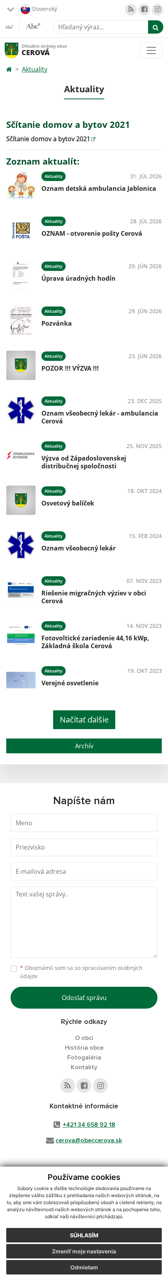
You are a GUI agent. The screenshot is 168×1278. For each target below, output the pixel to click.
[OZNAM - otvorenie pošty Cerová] (21, 230)
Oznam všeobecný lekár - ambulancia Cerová (99, 417)
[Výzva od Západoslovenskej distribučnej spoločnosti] (21, 455)
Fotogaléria (84, 1057)
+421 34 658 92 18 (89, 1125)
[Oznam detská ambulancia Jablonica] (21, 185)
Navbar (19, 50)
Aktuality (34, 69)
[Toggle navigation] (151, 50)
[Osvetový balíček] (21, 500)
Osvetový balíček (67, 503)
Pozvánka (56, 323)
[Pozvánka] (21, 320)
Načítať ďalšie (84, 719)
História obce (84, 1048)
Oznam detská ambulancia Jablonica (98, 188)
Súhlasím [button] (84, 1235)
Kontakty (84, 1067)
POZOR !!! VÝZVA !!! (70, 368)
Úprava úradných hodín (78, 278)
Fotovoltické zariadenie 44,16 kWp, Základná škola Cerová (95, 642)
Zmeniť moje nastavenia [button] (84, 1251)
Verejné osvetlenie (69, 683)
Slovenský (43, 8)
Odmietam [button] (84, 1267)
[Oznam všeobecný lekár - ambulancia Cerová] (21, 410)
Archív (84, 746)
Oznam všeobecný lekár (78, 548)
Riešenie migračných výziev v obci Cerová (93, 597)
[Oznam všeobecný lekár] (21, 545)
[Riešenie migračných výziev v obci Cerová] (21, 590)
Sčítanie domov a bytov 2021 (48, 138)
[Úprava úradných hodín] (21, 275)
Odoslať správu (84, 997)
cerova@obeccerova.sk (88, 1140)
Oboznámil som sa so (81, 972)
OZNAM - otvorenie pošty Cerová (91, 233)
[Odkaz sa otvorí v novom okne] (131, 10)
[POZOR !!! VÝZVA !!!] (21, 365)
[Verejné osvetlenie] (21, 680)
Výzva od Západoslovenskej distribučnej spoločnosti (83, 462)
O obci (84, 1038)
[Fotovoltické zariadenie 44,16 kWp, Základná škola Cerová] (21, 635)
